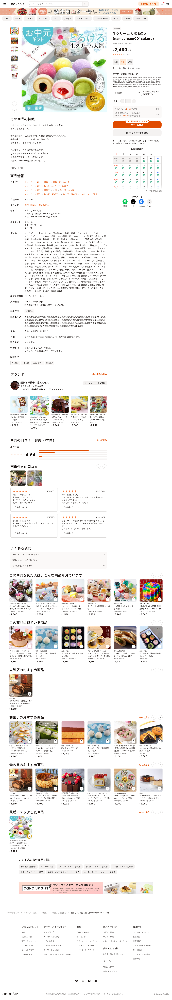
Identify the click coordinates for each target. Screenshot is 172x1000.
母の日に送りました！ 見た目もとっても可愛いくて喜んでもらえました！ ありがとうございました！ (33, 523)
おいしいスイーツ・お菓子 (56, 186)
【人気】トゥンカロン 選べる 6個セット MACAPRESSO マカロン (124, 608)
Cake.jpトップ (13, 913)
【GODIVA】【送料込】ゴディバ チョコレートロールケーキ (20, 703)
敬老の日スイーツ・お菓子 (32, 872)
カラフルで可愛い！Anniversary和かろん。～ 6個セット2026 (20, 750)
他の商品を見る (99, 374)
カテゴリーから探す (52, 937)
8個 (122, 62)
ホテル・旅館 (108, 937)
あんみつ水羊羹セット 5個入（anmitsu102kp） (18, 419)
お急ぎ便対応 (49, 932)
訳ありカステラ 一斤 (69, 748)
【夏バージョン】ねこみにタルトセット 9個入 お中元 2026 (46, 608)
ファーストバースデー (86, 945)
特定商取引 (137, 941)
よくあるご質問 (28, 950)
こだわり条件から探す (52, 945)
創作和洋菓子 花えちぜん (123, 43)
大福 (55, 190)
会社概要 (136, 937)
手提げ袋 (25, 363)
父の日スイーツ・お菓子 (123, 866)
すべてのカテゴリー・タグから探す (58, 954)
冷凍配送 (29, 311)
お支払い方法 (27, 937)
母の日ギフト (37, 363)
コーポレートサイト (141, 932)
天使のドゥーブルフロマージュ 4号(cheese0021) (79, 419)
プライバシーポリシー (142, 945)
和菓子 (127, 18)
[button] (14, 110)
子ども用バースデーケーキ (87, 950)
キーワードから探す (52, 950)
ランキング (43, 18)
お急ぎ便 (67, 18)
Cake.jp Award (83, 932)
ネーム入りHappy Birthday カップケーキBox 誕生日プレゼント (20, 608)
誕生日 (18, 18)
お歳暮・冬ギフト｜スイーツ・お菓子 (63, 872)
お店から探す (49, 941)
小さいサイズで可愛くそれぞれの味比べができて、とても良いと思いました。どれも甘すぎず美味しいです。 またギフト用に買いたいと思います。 (83, 525)
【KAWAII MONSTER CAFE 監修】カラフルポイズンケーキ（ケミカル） (150, 608)
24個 (130, 62)
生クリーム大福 (67, 190)
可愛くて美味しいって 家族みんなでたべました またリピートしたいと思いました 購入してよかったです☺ (26, 499)
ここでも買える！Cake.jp (113, 954)
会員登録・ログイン (148, 4)
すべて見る (102, 440)
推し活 (116, 18)
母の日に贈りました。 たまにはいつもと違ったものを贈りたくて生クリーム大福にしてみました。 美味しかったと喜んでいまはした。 (83, 499)
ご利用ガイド (27, 954)
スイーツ (29, 18)
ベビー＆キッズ (83, 18)
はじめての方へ (28, 945)
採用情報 (136, 959)
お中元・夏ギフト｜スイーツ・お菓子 (80, 194)
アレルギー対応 (101, 18)
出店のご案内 (108, 932)
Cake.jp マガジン (110, 971)
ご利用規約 (137, 950)
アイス (56, 18)
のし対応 (15, 363)
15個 (116, 62)
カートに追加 (138, 123)
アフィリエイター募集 (142, 954)
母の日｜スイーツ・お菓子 (97, 866)
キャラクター (140, 18)
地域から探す (108, 967)
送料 (23, 932)
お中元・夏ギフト (52, 194)
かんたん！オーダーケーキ (87, 941)
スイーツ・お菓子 (33, 182)
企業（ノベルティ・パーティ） (115, 941)
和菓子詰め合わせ (61, 182)
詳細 (158, 109)
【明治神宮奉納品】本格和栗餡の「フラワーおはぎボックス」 (124, 750)
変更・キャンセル (29, 941)
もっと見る (144, 717)
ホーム (7, 18)
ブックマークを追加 (138, 132)
